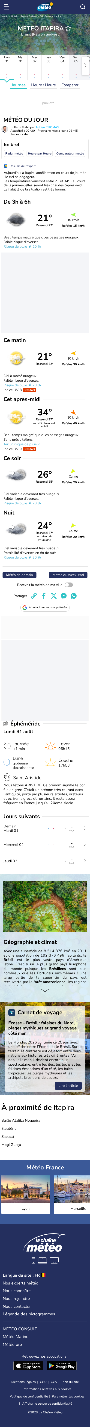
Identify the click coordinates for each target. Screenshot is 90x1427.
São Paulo (45, 16)
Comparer (69, 85)
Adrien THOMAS (47, 127)
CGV (54, 1382)
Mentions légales (23, 1382)
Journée (19, 85)
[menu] (7, 7)
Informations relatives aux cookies (47, 1389)
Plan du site (70, 1382)
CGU (43, 1382)
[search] (83, 7)
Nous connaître (17, 1290)
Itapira (57, 16)
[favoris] (68, 28)
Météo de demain (19, 575)
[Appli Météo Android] (62, 1366)
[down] (45, 990)
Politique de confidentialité (29, 1396)
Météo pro (12, 1344)
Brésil (14, 16)
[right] (85, 65)
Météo (4, 16)
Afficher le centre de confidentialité (47, 1404)
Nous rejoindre (16, 1298)
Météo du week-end (68, 575)
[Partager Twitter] (54, 596)
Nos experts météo (20, 1283)
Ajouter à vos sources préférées (48, 607)
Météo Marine (15, 1336)
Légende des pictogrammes (29, 1314)
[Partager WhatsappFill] (74, 596)
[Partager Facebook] (44, 596)
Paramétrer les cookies (68, 1396)
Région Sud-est (29, 16)
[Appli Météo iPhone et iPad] (28, 1366)
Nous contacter (17, 1306)
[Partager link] (34, 596)
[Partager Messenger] (64, 596)
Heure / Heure (43, 85)
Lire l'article (68, 1085)
